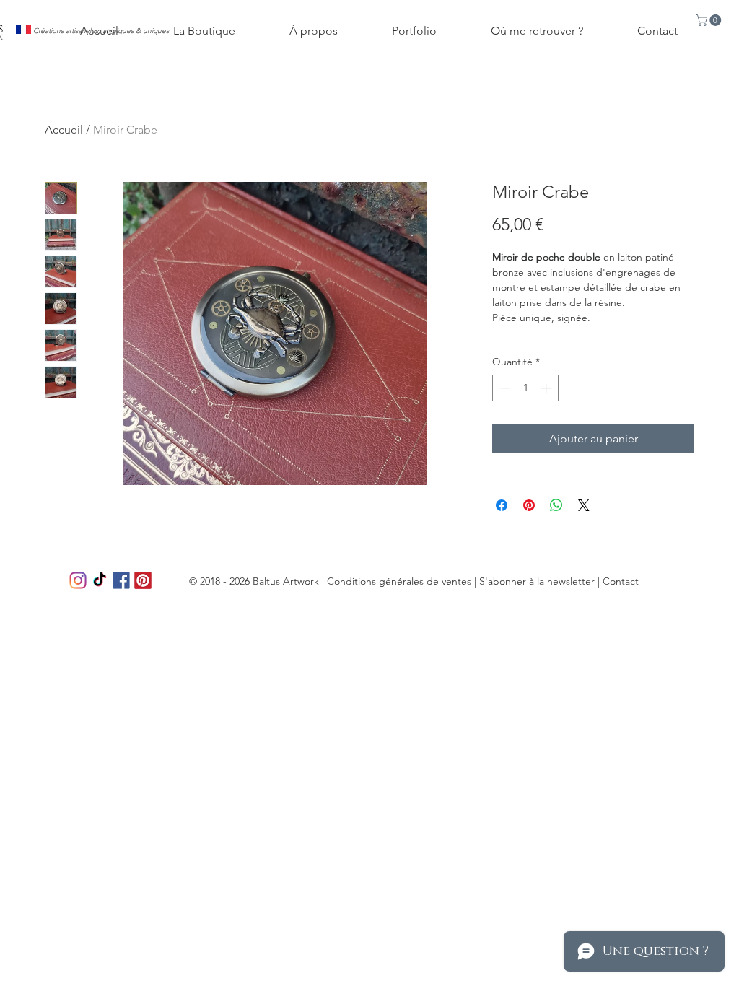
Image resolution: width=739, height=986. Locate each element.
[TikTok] (99, 580)
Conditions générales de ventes (399, 581)
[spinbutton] (525, 388)
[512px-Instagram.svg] (78, 580)
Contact (621, 581)
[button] (710, 20)
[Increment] (547, 388)
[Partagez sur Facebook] (501, 505)
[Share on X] (583, 505)
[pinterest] (143, 580)
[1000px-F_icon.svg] (121, 580)
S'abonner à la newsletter (537, 581)
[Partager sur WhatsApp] (556, 505)
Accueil (64, 129)
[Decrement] (503, 388)
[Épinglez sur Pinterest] (529, 505)
